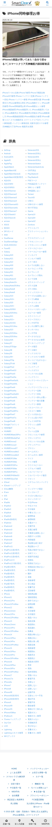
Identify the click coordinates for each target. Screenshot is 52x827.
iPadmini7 (8, 543)
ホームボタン (33, 451)
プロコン (31, 448)
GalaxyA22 (8, 262)
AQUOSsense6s (11, 208)
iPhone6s (8, 682)
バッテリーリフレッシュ (38, 387)
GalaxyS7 (8, 343)
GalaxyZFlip (9, 360)
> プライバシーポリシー (38, 795)
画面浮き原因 (27, 127)
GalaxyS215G (10, 323)
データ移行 (32, 350)
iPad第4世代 (9, 573)
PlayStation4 (33, 174)
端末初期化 (32, 672)
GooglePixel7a (10, 418)
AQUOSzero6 (9, 218)
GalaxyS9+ (8, 357)
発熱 (29, 668)
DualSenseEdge (11, 242)
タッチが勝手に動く (36, 326)
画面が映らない (34, 634)
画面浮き (31, 655)
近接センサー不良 (35, 696)
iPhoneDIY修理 (9, 96)
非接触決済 (32, 723)
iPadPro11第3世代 (11, 553)
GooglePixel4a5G (11, 394)
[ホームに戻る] (26, 762)
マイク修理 (32, 462)
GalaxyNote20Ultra (12, 285)
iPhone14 (8, 634)
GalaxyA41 (8, 272)
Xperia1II (31, 214)
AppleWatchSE (10, 170)
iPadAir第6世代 (10, 519)
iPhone (7, 594)
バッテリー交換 (34, 391)
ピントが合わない (35, 414)
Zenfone (31, 225)
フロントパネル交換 (36, 441)
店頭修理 (31, 590)
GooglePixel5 (9, 401)
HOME (14, 769)
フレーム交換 (33, 431)
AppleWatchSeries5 (12, 174)
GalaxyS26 (8, 340)
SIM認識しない (34, 191)
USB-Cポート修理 (35, 204)
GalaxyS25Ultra (10, 336)
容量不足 (31, 587)
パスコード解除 (34, 411)
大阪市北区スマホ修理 (39, 123)
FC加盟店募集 (38, 799)
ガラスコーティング (36, 282)
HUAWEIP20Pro (10, 465)
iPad (6, 499)
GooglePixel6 (9, 404)
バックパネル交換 (35, 374)
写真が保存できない (36, 550)
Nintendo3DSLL (34, 160)
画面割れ (31, 651)
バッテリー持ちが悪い (37, 397)
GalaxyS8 (8, 350)
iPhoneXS (8, 709)
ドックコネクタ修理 (36, 357)
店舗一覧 (6, 822)
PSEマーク (32, 180)
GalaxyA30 (8, 265)
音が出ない (32, 726)
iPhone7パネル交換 (10, 93)
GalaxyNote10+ (10, 282)
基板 (29, 577)
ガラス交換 (32, 285)
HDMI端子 (8, 428)
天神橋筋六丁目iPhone (12, 127)
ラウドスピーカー (35, 465)
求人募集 (14, 803)
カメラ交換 (32, 279)
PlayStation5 (33, 177)
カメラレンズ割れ (35, 275)
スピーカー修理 (34, 313)
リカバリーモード (35, 472)
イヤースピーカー (35, 248)
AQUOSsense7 (10, 211)
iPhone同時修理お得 (17, 106)
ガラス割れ (32, 289)
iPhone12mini (9, 611)
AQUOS (7, 180)
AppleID (7, 160)
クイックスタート (35, 292)
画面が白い (32, 638)
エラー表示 (32, 262)
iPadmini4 (8, 533)
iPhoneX (7, 702)
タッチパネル (33, 329)
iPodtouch (8, 716)
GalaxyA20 (8, 255)
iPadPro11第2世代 (11, 550)
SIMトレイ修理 (34, 187)
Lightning (8, 729)
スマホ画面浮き (17, 120)
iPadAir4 (7, 513)
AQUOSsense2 (10, 194)
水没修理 (31, 611)
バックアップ (33, 367)
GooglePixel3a (10, 377)
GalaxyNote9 (9, 292)
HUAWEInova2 (10, 441)
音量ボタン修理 (34, 733)
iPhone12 (8, 607)
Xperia (30, 211)
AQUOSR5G (9, 187)
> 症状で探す (14, 784)
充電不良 (31, 526)
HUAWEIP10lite (10, 458)
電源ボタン (32, 712)
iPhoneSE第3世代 (11, 699)
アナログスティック (36, 238)
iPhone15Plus (10, 651)
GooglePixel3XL (10, 384)
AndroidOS (8, 157)
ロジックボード (34, 499)
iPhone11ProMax (11, 604)
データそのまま (34, 336)
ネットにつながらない (37, 360)
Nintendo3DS (33, 157)
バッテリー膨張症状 (21, 123)
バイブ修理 (32, 363)
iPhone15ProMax (11, 658)
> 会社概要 (14, 795)
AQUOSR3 (8, 184)
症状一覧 (32, 822)
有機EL (31, 607)
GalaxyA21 (8, 258)
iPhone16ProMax (11, 672)
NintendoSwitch (34, 163)
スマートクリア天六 (32, 120)
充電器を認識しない (36, 533)
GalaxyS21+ (9, 319)
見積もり (31, 682)
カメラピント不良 (35, 269)
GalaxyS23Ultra (10, 333)
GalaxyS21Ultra (10, 326)
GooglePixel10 (10, 370)
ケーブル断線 (33, 299)
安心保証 (31, 584)
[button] (46, 504)
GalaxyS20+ (9, 306)
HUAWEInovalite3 (11, 455)
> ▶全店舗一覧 (38, 792)
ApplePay (8, 163)
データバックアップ (36, 343)
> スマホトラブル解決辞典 (14, 778)
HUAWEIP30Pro (10, 472)
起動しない (32, 689)
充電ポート (32, 523)
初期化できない (34, 563)
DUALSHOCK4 (10, 245)
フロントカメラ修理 (36, 435)
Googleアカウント (11, 424)
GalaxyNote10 (10, 279)
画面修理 (31, 648)
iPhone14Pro (9, 641)
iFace (6, 492)
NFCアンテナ (9, 736)
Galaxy (7, 252)
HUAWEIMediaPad (12, 438)
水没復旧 (31, 614)
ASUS (6, 225)
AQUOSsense (10, 191)
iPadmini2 (8, 526)
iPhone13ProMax (11, 631)
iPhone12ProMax (11, 617)
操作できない (33, 601)
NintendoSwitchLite (36, 167)
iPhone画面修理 (9, 110)
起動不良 (31, 692)
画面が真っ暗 (33, 641)
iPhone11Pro (9, 601)
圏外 (29, 573)
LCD (6, 726)
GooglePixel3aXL (11, 380)
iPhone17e (8, 679)
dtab (6, 235)
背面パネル (32, 675)
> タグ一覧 (38, 776)
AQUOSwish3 (9, 214)
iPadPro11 (8, 546)
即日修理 (31, 570)
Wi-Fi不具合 (33, 208)
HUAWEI (7, 431)
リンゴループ (33, 492)
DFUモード (8, 231)
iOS (5, 496)
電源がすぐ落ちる (35, 709)
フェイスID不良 (34, 421)
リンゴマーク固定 (35, 489)
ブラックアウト (34, 445)
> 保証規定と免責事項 (14, 799)
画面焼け (31, 658)
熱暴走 (30, 631)
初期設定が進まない (36, 567)
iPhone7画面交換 (37, 93)
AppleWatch (9, 167)
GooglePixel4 (9, 387)
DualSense (8, 238)
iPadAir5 (7, 516)
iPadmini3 (8, 530)
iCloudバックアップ (12, 485)
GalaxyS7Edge (10, 346)
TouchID (31, 197)
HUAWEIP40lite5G (11, 475)
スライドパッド (34, 316)
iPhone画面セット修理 (35, 106)
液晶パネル (32, 617)
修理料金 (31, 516)
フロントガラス (34, 438)
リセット (31, 479)
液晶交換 (31, 621)
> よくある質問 (14, 772)
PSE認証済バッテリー (37, 184)
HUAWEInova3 (10, 445)
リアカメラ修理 (34, 468)
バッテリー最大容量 (36, 401)
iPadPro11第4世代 (11, 557)
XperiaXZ (32, 221)
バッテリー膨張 (34, 404)
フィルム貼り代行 (35, 418)
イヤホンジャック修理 (37, 245)
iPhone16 (8, 662)
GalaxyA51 (8, 275)
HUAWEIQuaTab (11, 479)
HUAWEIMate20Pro (12, 435)
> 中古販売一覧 (14, 788)
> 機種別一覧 (38, 784)
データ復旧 (32, 346)
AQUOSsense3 (10, 197)
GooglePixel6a (10, 408)
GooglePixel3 (9, 374)
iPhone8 (7, 689)
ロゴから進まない (35, 496)
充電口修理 (32, 530)
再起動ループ (33, 546)
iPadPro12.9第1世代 (12, 563)
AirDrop (7, 150)
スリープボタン (34, 319)
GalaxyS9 (8, 353)
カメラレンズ (33, 272)
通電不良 (31, 702)
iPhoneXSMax (10, 712)
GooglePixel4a (10, 391)
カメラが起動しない (36, 265)
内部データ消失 (34, 536)
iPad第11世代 (9, 570)
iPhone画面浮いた (24, 110)
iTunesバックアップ (12, 719)
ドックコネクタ (34, 353)
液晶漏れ (31, 628)
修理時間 (31, 519)
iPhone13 (8, 621)
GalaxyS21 (8, 316)
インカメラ (32, 255)
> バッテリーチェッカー (38, 769)
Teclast (31, 194)
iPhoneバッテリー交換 (25, 96)
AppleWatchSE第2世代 (13, 177)
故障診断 (31, 604)
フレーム (31, 428)
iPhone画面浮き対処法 (28, 113)
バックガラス (33, 370)
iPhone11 (8, 597)
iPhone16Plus (10, 665)
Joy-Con (7, 723)
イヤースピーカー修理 (37, 252)
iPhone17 (8, 675)
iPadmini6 (8, 540)
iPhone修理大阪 (35, 99)
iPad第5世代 (9, 577)
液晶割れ (31, 624)
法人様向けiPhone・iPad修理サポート (38, 805)
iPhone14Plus (10, 638)
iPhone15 (8, 648)
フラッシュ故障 (34, 424)
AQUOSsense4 (10, 201)
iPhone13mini (9, 624)
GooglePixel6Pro (11, 411)
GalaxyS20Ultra (10, 313)
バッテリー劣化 (34, 394)
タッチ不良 (32, 333)
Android (7, 153)
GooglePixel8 (9, 421)
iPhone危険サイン (34, 103)
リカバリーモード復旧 (37, 475)
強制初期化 (32, 597)
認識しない (32, 685)
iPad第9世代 (9, 590)
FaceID (7, 248)
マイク (30, 458)
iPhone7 (7, 685)
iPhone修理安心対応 (17, 103)
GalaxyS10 (8, 296)
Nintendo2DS (33, 150)
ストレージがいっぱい (37, 309)
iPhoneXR (8, 706)
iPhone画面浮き (12, 113)
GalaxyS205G (10, 309)
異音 (29, 665)
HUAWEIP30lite (10, 468)
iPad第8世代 (9, 587)
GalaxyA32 (8, 269)
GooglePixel (9, 367)
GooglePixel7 (9, 414)
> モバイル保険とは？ (38, 788)
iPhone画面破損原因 (15, 116)
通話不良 (31, 699)
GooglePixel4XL (10, 397)
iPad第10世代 (9, 567)
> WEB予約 (14, 792)
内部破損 (31, 540)
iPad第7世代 (9, 584)
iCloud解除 (8, 489)
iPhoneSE (8, 692)
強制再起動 (32, 594)
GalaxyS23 (8, 329)
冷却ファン (32, 553)
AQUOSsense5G (11, 204)
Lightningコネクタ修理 (13, 733)
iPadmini (7, 523)
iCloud (6, 482)
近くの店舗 (19, 822)
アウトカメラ (33, 228)
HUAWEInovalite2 (11, 451)
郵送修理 (31, 706)
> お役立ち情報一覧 (38, 772)
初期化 (30, 560)
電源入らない (33, 719)
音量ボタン (32, 729)
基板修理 (31, 580)
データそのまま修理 (36, 340)
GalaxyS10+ (9, 299)
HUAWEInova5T (11, 448)
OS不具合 (32, 170)
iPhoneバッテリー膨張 (18, 99)
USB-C (30, 201)
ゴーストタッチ (34, 302)
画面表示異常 (33, 662)
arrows (7, 221)
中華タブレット (34, 513)
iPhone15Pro (9, 655)
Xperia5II (31, 218)
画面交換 (31, 645)
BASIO (7, 228)
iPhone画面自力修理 (33, 116)
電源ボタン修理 (34, 716)
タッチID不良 (33, 323)
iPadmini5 (8, 536)
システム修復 (33, 306)
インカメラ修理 (34, 258)
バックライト (33, 377)
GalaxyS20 (8, 302)
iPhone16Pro (9, 668)
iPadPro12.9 (9, 560)
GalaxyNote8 (9, 289)
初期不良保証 (33, 557)
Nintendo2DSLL (34, 153)
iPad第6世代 (9, 580)
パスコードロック (35, 408)
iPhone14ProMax (11, 645)
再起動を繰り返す (35, 543)
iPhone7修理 (24, 93)
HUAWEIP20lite (10, 462)
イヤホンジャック (35, 242)
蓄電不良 (31, 679)
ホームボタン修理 (35, 455)
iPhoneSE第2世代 (11, 696)
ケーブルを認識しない (37, 296)
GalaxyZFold (9, 363)
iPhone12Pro (9, 614)
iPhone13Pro (9, 628)
